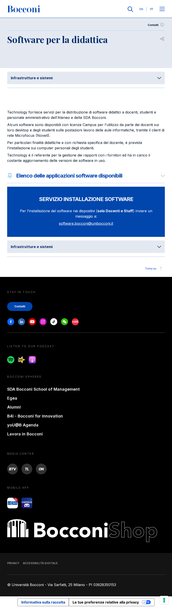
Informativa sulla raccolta (43, 602)
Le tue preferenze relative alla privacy (106, 602)
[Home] (23, 9)
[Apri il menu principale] (162, 9)
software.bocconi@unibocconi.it (86, 223)
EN (141, 9)
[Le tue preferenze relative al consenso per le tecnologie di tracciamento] (164, 600)
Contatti (153, 25)
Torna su (150, 268)
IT (151, 9)
